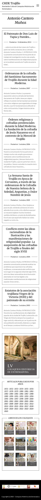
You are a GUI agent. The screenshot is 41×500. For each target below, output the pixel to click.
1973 (16, 389)
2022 (21, 408)
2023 (26, 408)
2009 (16, 403)
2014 (11, 406)
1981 (26, 391)
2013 (6, 406)
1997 (16, 399)
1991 (16, 396)
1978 (11, 391)
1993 (26, 396)
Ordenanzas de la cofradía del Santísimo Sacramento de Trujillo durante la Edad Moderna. (20, 78)
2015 (16, 406)
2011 (26, 403)
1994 (31, 396)
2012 (31, 403)
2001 (6, 401)
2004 (21, 401)
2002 (11, 401)
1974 (21, 389)
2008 (11, 403)
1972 (11, 389)
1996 (11, 399)
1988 (31, 394)
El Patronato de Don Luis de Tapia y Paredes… (20, 35)
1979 (16, 391)
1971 (6, 389)
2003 (16, 401)
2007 (6, 403)
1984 (11, 394)
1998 (21, 399)
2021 (16, 408)
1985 (16, 394)
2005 (26, 401)
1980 (21, 391)
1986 (21, 394)
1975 (26, 389)
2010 (21, 403)
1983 (6, 394)
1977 (6, 391)
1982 (31, 391)
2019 (6, 408)
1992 (21, 396)
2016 (21, 406)
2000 (31, 399)
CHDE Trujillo (11, 3)
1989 (6, 396)
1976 (31, 389)
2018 (31, 406)
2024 (31, 408)
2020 (11, 408)
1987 (26, 394)
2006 (31, 401)
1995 (6, 399)
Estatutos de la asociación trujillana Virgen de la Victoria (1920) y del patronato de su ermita (20, 295)
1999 (26, 399)
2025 (6, 411)
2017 (26, 406)
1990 (11, 396)
